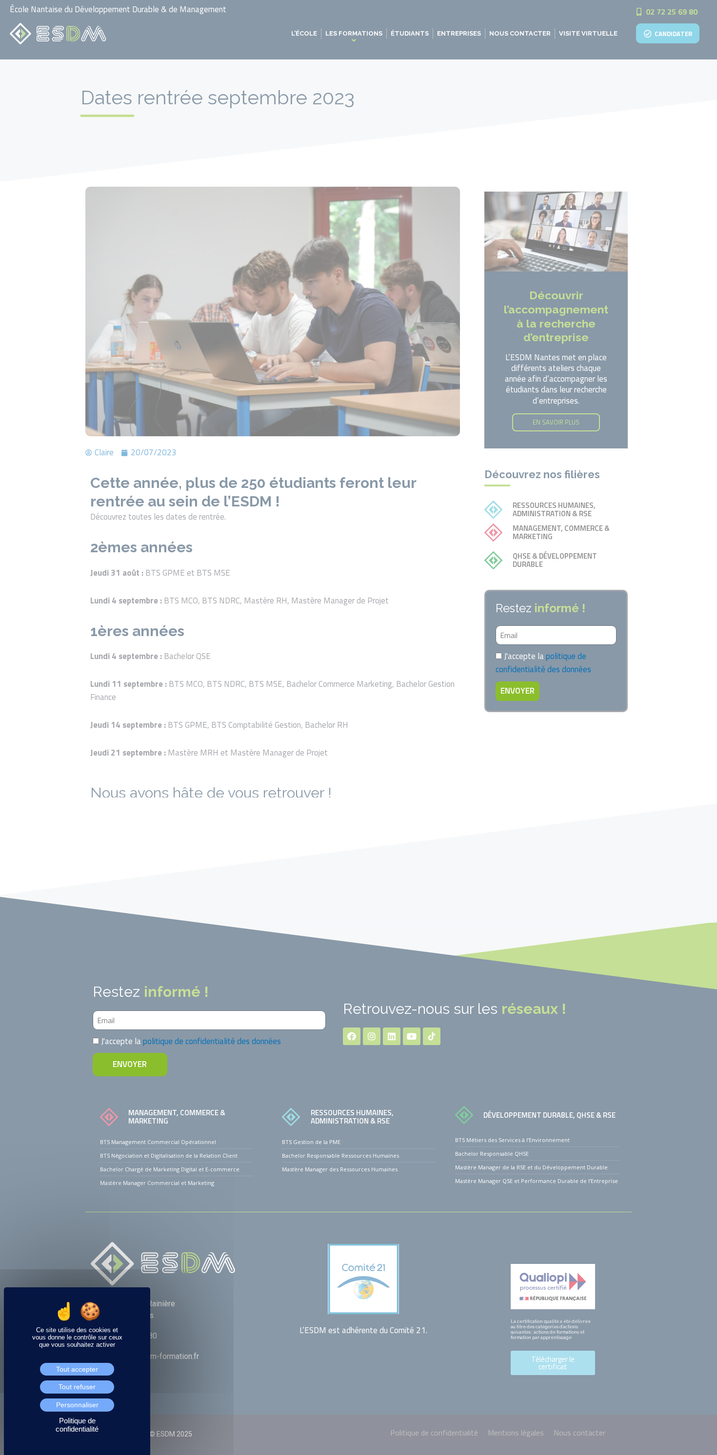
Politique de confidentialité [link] (77, 1424)
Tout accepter (77, 1369)
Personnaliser (77, 1405)
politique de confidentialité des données (543, 663)
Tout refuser (77, 1387)
